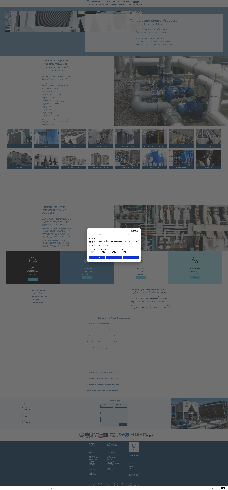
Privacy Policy (54, 488)
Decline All (217, 488)
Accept (223, 488)
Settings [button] (211, 488)
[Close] (226, 488)
